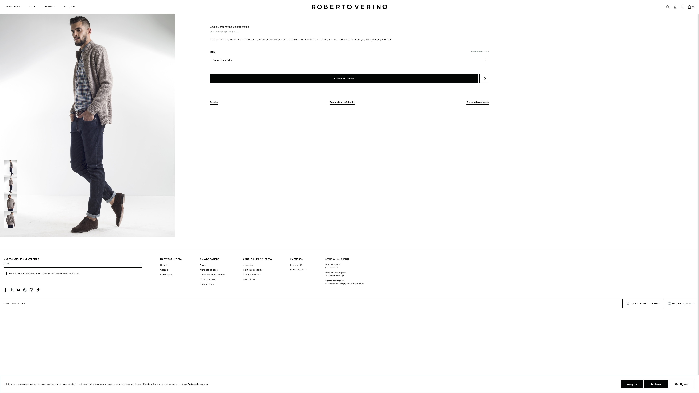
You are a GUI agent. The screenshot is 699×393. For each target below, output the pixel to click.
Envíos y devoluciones (477, 102)
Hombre (50, 6)
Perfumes (69, 6)
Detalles (214, 102)
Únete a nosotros (251, 274)
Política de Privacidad (40, 273)
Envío (203, 265)
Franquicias (249, 279)
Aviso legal (248, 265)
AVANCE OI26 (13, 6)
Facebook (5, 290)
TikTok (38, 290)
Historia (164, 265)
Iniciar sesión (296, 265)
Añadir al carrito (344, 78)
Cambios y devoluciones (212, 274)
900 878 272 (331, 267)
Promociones (207, 284)
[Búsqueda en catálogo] (667, 7)
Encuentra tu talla (480, 51)
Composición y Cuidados (342, 102)
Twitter (12, 290)
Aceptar (632, 384)
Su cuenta (296, 259)
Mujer (33, 6)
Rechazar (656, 384)
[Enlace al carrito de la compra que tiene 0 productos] (689, 7)
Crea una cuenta (298, 269)
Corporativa (166, 274)
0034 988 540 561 (334, 275)
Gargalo (164, 269)
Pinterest (25, 290)
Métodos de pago (209, 269)
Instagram (31, 290)
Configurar (681, 384)
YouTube (18, 290)
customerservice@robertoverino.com (344, 283)
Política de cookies (252, 269)
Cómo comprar (207, 279)
